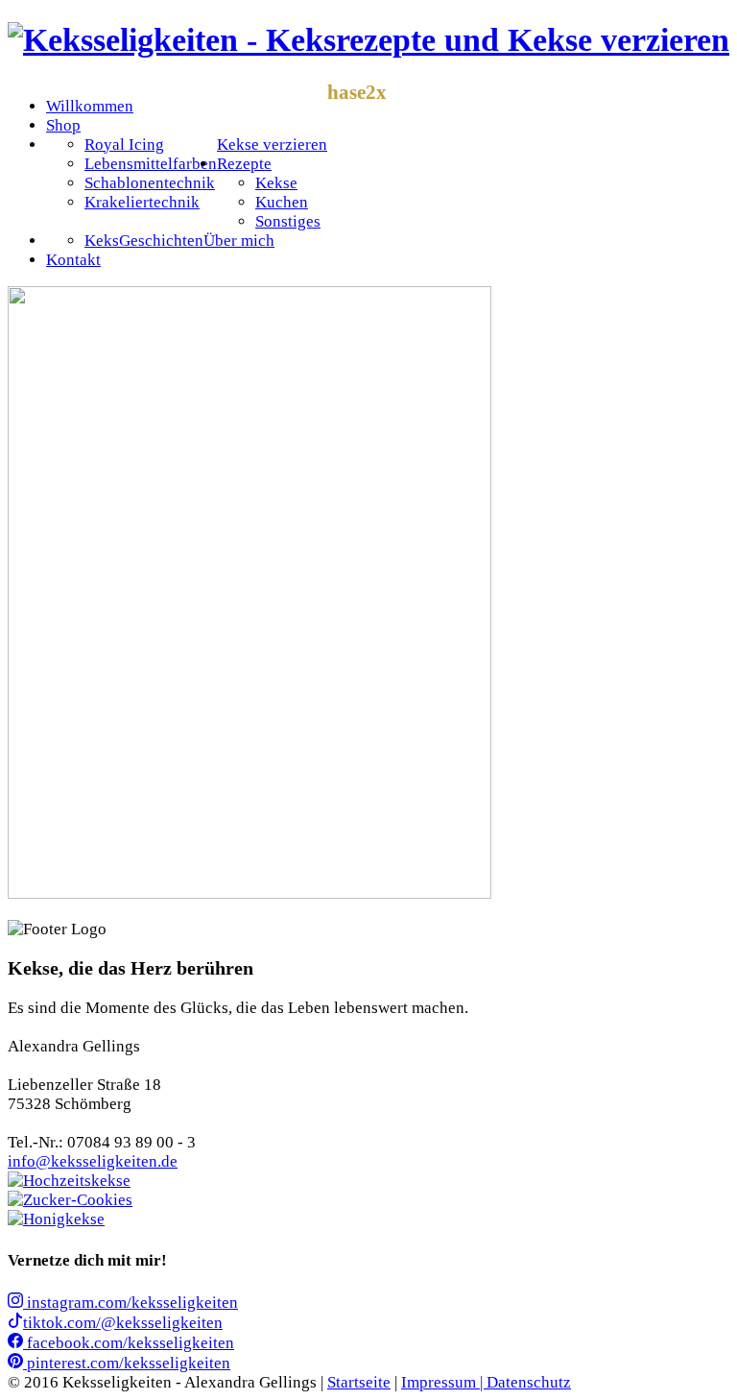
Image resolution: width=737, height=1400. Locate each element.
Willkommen (89, 106)
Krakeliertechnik (142, 202)
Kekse (276, 183)
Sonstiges (288, 221)
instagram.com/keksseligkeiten (130, 1302)
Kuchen (281, 202)
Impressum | (444, 1382)
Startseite (359, 1382)
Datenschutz (529, 1382)
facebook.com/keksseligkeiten (128, 1343)
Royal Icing (124, 144)
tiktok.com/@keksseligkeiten (123, 1323)
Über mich (238, 240)
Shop (63, 125)
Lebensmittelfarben (150, 164)
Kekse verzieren (272, 144)
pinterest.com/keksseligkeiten (126, 1363)
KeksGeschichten (143, 240)
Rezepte (244, 164)
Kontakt (73, 260)
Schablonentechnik (149, 183)
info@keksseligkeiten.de (93, 1161)
